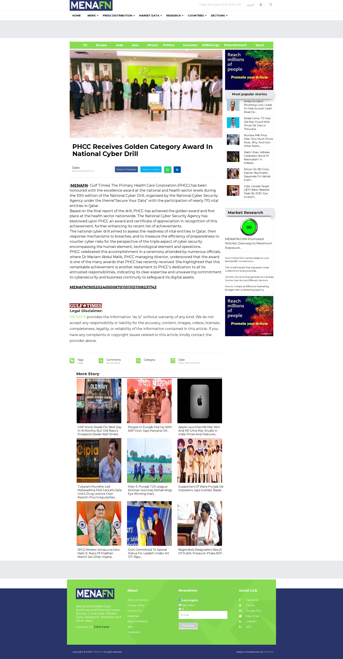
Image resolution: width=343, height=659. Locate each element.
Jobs (130, 626)
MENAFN (79, 185)
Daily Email (252, 616)
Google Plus (253, 610)
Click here (101, 627)
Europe (101, 45)
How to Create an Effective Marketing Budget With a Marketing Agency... (247, 288)
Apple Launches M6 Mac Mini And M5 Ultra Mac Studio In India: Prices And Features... (199, 430)
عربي (250, 4)
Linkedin (251, 621)
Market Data (149, 15)
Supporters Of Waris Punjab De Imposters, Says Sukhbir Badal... (200, 488)
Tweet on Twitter (151, 169)
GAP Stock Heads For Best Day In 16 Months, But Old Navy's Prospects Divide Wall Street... (99, 430)
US (81, 45)
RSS (248, 626)
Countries (196, 15)
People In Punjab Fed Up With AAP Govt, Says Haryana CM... (150, 428)
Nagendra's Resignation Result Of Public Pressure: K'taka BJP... (200, 551)
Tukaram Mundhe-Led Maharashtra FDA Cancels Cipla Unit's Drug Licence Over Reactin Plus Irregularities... (99, 492)
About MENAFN (137, 621)
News (92, 15)
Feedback (133, 632)
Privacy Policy (136, 605)
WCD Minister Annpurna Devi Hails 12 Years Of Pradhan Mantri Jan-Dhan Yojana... (99, 553)
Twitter (250, 605)
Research (173, 15)
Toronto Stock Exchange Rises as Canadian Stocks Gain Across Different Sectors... (250, 278)
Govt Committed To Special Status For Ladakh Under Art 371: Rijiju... (148, 553)
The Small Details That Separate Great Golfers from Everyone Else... (247, 269)
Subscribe (188, 625)
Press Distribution (117, 15)
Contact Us (134, 610)
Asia (135, 45)
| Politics (168, 45)
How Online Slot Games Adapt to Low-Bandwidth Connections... (247, 259)
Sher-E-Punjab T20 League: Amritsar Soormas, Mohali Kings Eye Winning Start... (150, 490)
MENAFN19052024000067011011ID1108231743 (113, 287)
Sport (257, 45)
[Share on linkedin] (177, 169)
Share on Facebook (126, 169)
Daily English (189, 600)
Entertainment (230, 45)
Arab (119, 45)
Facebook (251, 600)
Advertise (133, 616)
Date (76, 167)
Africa (151, 45)
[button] (261, 4)
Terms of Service (137, 600)
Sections (218, 15)
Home (76, 15)
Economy (190, 45)
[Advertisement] (173, 29)
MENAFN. (98, 651)
